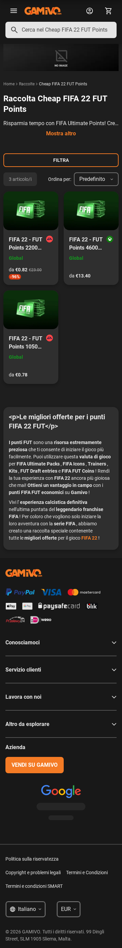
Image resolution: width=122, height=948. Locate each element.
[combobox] (61, 30)
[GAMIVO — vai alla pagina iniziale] (42, 11)
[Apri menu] (13, 11)
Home (9, 84)
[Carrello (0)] (108, 11)
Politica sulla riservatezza (32, 859)
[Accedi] (89, 11)
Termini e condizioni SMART (34, 886)
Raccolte (27, 84)
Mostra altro (61, 133)
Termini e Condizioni (87, 872)
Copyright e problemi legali (33, 872)
